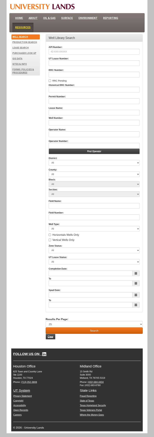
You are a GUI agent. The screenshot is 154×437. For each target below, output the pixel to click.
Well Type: (54, 224)
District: (53, 158)
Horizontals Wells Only (65, 234)
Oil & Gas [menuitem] (49, 18)
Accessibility (19, 405)
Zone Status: (55, 246)
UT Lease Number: (59, 58)
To (50, 278)
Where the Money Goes (92, 415)
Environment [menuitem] (88, 18)
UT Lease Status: (58, 257)
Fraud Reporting (88, 396)
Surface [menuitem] (67, 18)
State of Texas (87, 400)
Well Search (20, 37)
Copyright (18, 400)
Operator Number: (58, 141)
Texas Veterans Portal (91, 410)
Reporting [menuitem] (110, 18)
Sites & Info (19, 64)
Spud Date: (54, 290)
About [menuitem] (33, 18)
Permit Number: (57, 96)
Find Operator (94, 151)
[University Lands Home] (42, 6)
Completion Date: (58, 268)
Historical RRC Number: (62, 85)
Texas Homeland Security (93, 405)
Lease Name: (56, 108)
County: (53, 169)
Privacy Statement (22, 396)
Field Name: (55, 201)
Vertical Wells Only (63, 239)
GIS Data (17, 58)
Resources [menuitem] (23, 27)
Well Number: (56, 118)
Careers (17, 415)
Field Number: (56, 212)
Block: (52, 179)
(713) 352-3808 (29, 382)
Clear (50, 336)
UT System (21, 390)
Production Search (24, 42)
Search (94, 330)
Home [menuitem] (19, 18)
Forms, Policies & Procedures (23, 71)
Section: (53, 189)
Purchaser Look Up (24, 53)
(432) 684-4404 (96, 382)
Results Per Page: (57, 319)
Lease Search (20, 47)
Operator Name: (57, 129)
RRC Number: (56, 70)
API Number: (55, 47)
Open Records (20, 410)
